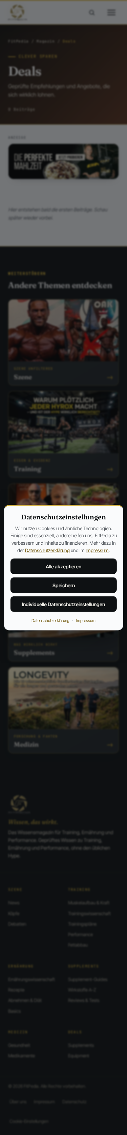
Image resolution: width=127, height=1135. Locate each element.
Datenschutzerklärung (47, 550)
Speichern (63, 585)
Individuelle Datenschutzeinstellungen (63, 604)
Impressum (97, 550)
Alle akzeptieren (63, 566)
